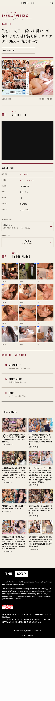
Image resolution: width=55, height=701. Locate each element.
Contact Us (36, 630)
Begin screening (18, 50)
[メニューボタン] (3, 3)
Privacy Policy (25, 630)
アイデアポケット (27, 180)
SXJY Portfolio (27, 3)
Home (16, 630)
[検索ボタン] (52, 3)
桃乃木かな (24, 174)
